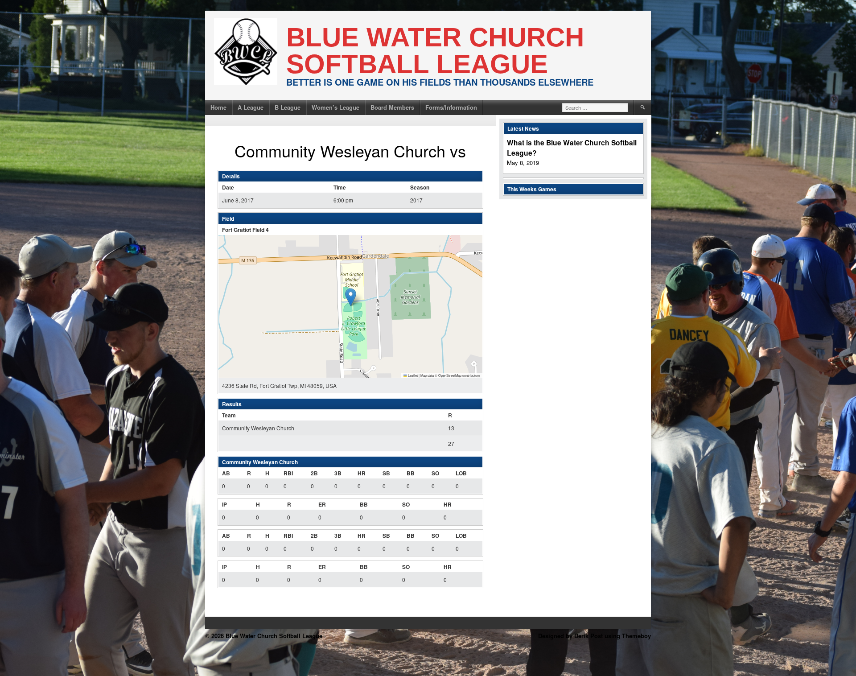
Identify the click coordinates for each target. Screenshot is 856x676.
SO (435, 473)
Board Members (392, 107)
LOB (461, 473)
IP (224, 504)
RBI (288, 473)
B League (287, 107)
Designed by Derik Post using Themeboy (594, 635)
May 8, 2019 (523, 162)
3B (338, 473)
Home (218, 107)
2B (314, 473)
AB (226, 473)
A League (250, 107)
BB (411, 473)
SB (386, 473)
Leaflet (412, 375)
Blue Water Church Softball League (435, 50)
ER (322, 504)
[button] (350, 297)
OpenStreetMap (449, 375)
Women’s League (335, 107)
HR (362, 473)
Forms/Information (451, 107)
